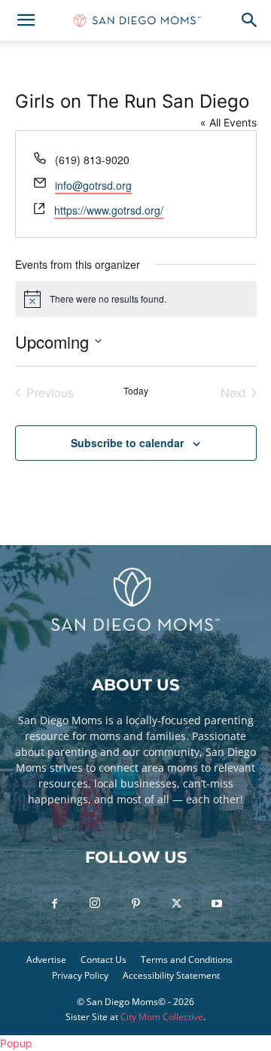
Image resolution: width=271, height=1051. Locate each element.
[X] (176, 904)
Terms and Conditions (187, 959)
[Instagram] (95, 903)
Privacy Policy (80, 975)
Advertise (46, 959)
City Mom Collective (161, 1016)
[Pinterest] (135, 904)
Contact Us (103, 959)
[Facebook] (54, 904)
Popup (16, 1043)
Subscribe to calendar (127, 442)
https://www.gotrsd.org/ (108, 210)
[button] (26, 20)
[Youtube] (217, 904)
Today (135, 391)
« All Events (228, 122)
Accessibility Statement (171, 975)
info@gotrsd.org (93, 185)
